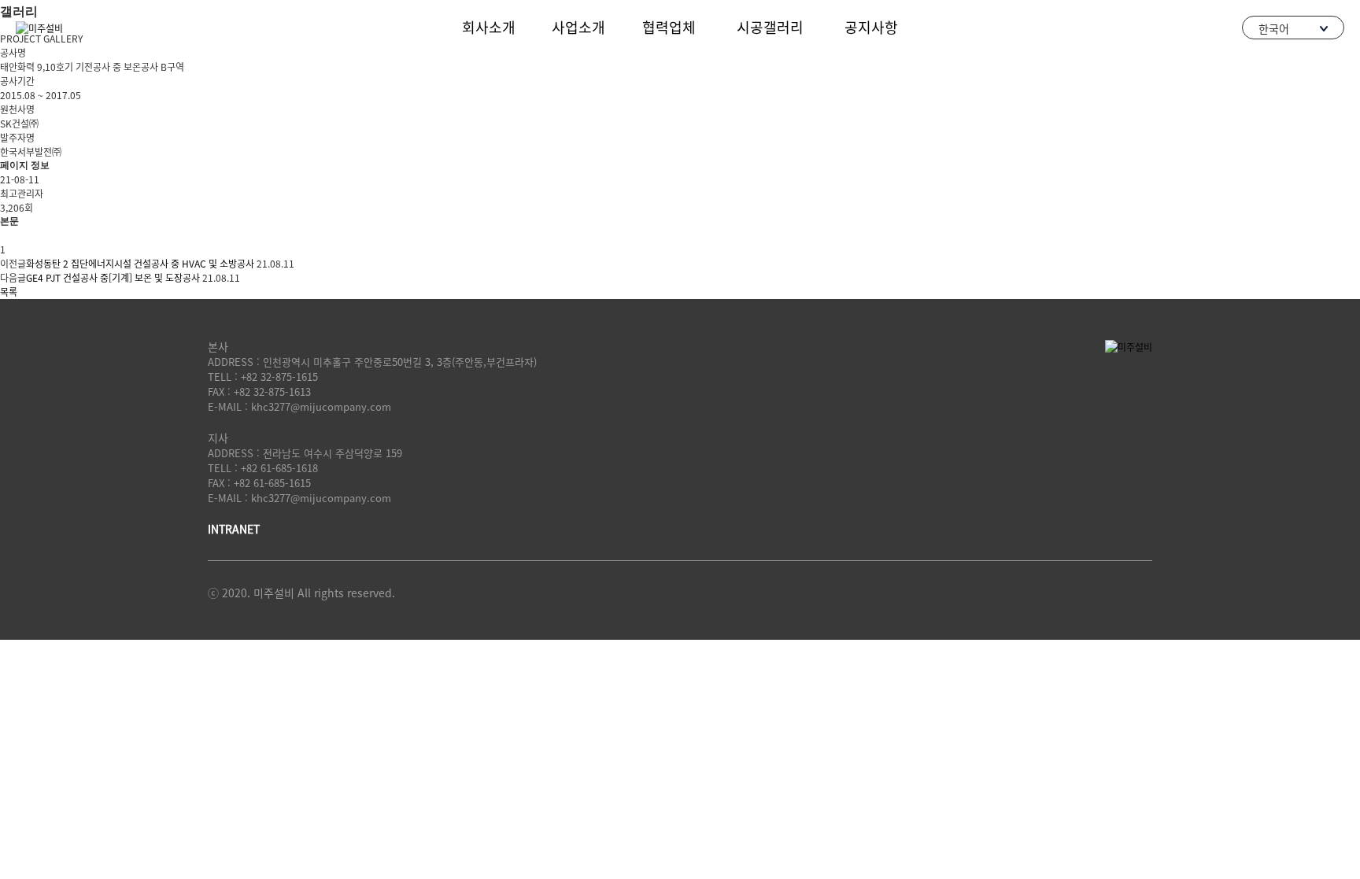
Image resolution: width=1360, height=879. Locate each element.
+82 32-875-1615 (279, 376)
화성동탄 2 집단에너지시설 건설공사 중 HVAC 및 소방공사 (140, 264)
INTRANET (234, 529)
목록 (8, 292)
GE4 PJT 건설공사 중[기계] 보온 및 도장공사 (113, 278)
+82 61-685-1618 (279, 467)
